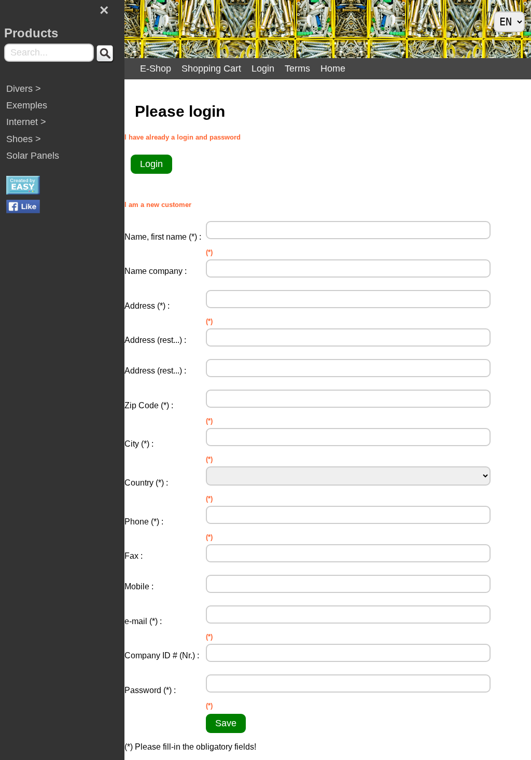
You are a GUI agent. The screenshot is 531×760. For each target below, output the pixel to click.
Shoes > (23, 139)
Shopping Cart (211, 68)
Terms (297, 68)
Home (332, 68)
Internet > (26, 122)
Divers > (23, 89)
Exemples (26, 105)
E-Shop (155, 68)
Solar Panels (32, 155)
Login (262, 68)
